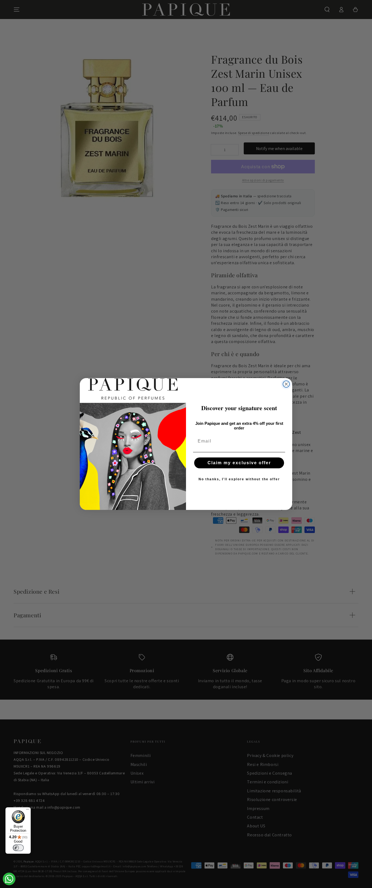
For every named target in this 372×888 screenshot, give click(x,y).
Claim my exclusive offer (239, 462)
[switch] (18, 848)
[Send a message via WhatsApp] (9, 879)
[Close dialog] (286, 384)
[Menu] (27, 810)
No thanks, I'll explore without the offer (239, 479)
